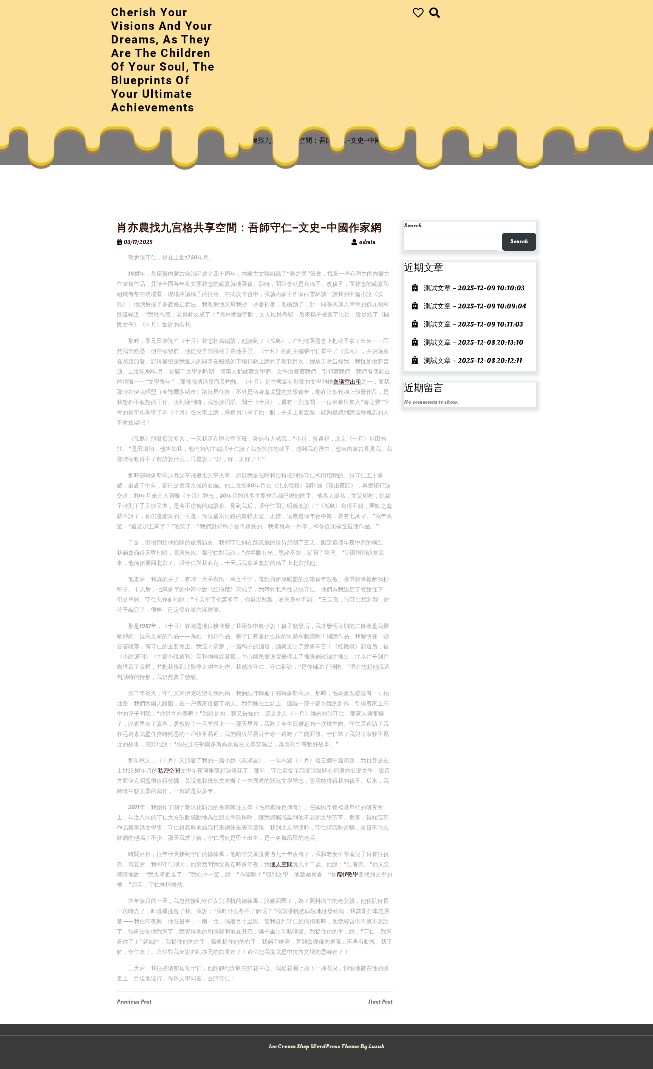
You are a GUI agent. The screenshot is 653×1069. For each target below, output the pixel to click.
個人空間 (281, 864)
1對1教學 (347, 875)
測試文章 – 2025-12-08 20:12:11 (473, 361)
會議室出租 (347, 382)
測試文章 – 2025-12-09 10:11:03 (473, 324)
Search (413, 226)
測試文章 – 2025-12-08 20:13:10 (473, 342)
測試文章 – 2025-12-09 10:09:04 (475, 306)
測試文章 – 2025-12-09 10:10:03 (474, 288)
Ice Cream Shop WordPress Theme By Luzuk (326, 1046)
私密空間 (169, 771)
